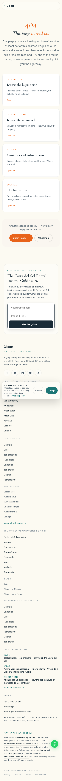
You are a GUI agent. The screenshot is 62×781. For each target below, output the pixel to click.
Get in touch (19, 238)
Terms (28, 774)
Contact (7, 430)
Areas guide (9, 410)
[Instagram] (7, 373)
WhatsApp (43, 238)
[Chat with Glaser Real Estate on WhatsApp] (54, 744)
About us (8, 420)
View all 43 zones (15, 523)
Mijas (6, 449)
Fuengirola (9, 459)
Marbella (8, 444)
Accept (51, 390)
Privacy (7, 774)
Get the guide (29, 324)
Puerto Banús (10, 496)
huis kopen (41, 750)
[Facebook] (14, 373)
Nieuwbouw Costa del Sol (15, 757)
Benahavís (9, 469)
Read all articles (14, 687)
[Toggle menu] (56, 6)
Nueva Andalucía (12, 501)
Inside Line (9, 415)
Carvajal (7, 516)
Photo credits (40, 774)
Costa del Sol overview (15, 537)
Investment (9, 405)
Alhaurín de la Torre (13, 594)
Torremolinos (10, 479)
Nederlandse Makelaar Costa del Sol (20, 744)
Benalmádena (10, 454)
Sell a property (11, 400)
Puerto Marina (10, 511)
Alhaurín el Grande (12, 589)
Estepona (8, 464)
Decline (38, 390)
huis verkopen (10, 753)
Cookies (17, 774)
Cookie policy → (19, 396)
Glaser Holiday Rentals (25, 737)
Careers (7, 425)
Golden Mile (9, 491)
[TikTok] (38, 373)
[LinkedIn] (22, 373)
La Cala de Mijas (11, 506)
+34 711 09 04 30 (12, 701)
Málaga (7, 474)
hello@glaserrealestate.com (17, 711)
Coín (6, 584)
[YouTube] (30, 373)
